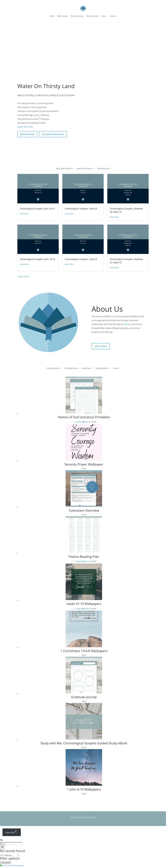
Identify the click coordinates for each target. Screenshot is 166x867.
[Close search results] (2, 847)
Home (52, 16)
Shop (103, 16)
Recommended (102, 368)
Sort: (2, 855)
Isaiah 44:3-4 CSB (25, 126)
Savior (127, 324)
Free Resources (92, 16)
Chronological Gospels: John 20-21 (37, 208)
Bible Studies (62, 16)
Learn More (100, 346)
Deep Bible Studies (84, 169)
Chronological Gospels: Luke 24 (81, 208)
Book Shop (86, 368)
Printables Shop (70, 368)
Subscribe (10, 832)
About (112, 16)
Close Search (5, 863)
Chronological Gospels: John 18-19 (37, 259)
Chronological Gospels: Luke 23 (81, 259)
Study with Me (103, 169)
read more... (25, 214)
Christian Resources (53, 134)
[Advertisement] (83, 41)
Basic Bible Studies (64, 169)
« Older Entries (23, 276)
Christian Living (77, 16)
